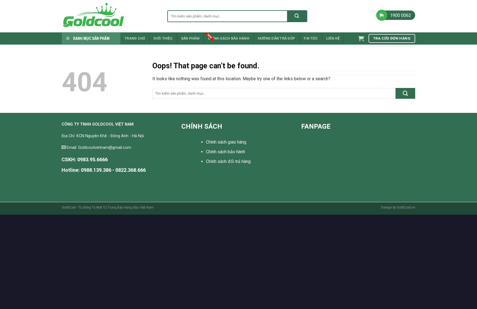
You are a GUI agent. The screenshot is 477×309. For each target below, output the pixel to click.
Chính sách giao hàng (226, 142)
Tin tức (310, 38)
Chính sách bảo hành (228, 38)
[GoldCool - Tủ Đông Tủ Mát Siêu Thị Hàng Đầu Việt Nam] (110, 16)
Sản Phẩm (190, 38)
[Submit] (297, 16)
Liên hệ (333, 38)
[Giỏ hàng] (361, 38)
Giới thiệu (163, 38)
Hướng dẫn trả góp (276, 38)
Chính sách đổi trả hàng (228, 161)
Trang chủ (134, 38)
